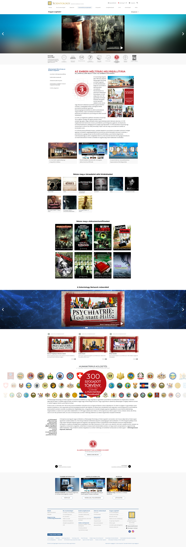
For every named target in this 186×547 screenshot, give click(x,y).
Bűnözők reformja (113, 516)
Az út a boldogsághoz (114, 512)
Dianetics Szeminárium (83, 512)
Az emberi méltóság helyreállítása (58, 74)
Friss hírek (96, 512)
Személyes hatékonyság (83, 514)
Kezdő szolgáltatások (84, 510)
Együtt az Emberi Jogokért (64, 466)
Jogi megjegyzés (135, 543)
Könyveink (98, 7)
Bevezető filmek (97, 525)
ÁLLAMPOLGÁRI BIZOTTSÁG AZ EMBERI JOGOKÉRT (93, 450)
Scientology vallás (75, 538)
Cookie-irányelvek (119, 543)
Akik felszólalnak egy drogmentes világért (72, 539)
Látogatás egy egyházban (68, 523)
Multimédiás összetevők (55, 77)
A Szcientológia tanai (67, 514)
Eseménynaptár (97, 514)
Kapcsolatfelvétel (112, 2)
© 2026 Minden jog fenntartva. (61, 543)
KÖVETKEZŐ (125, 465)
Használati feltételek (128, 543)
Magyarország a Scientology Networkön (54, 518)
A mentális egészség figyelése (116, 525)
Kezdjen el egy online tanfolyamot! (96, 538)
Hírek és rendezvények (100, 510)
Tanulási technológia (113, 514)
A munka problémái (82, 528)
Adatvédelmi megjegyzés (110, 543)
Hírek (136, 7)
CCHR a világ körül (54, 88)
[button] (92, 52)
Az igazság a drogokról (114, 520)
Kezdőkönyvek (97, 518)
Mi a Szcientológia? (60, 7)
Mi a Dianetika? (66, 516)
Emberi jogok (112, 523)
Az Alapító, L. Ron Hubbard (68, 512)
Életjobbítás (80, 516)
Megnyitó (49, 514)
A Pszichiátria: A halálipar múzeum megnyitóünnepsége (58, 84)
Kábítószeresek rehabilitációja (115, 518)
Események (128, 7)
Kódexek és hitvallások (68, 520)
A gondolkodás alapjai (83, 530)
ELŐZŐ (60, 465)
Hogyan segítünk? (54, 12)
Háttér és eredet (66, 518)
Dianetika (58, 538)
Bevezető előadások (98, 523)
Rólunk (50, 7)
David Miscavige (84, 538)
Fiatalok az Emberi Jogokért (100, 539)
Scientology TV (122, 2)
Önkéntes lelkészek (113, 527)
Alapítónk (72, 7)
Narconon (60, 539)
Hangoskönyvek (97, 521)
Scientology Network (66, 538)
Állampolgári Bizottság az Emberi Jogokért (56, 69)
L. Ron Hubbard (50, 538)
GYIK (119, 7)
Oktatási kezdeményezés (56, 80)
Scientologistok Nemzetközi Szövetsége (128, 538)
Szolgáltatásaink (110, 7)
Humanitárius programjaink (84, 7)
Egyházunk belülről (51, 512)
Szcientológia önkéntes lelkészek (111, 538)
